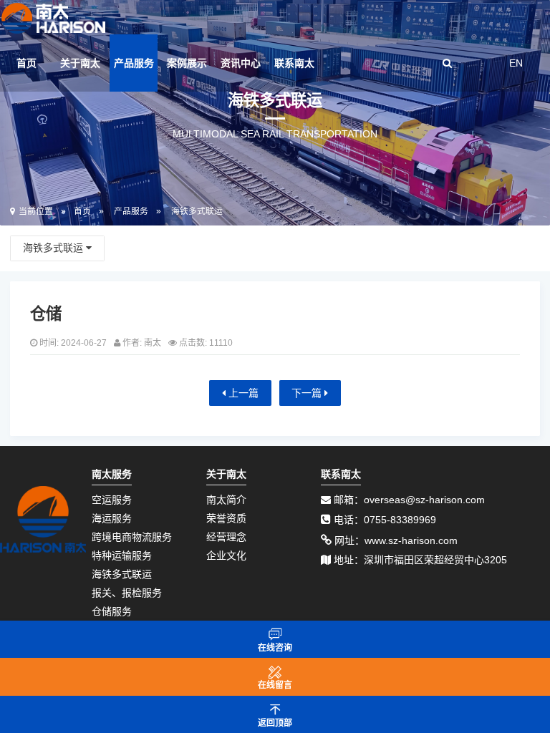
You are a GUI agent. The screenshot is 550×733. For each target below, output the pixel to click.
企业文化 (226, 555)
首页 (26, 63)
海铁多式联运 (197, 211)
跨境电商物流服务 (132, 537)
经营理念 (226, 537)
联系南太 (294, 63)
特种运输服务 (122, 555)
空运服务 (112, 499)
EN (516, 63)
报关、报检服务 (127, 592)
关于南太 (80, 63)
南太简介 (226, 499)
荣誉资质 (226, 518)
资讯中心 (241, 63)
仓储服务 (112, 611)
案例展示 (187, 63)
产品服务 (134, 63)
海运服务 (112, 518)
